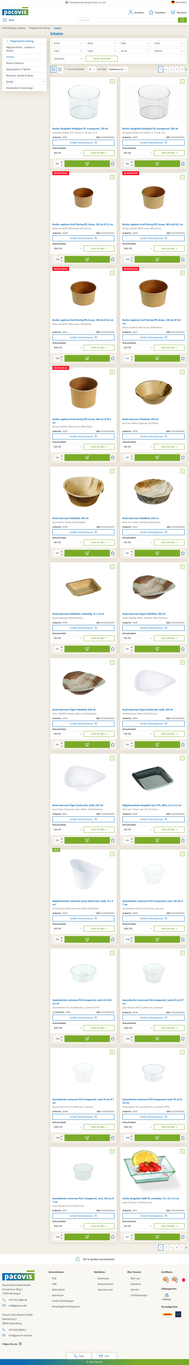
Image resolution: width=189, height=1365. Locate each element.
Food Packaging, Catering (13, 28)
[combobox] (128, 20)
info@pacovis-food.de (20, 1335)
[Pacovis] (17, 11)
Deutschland (181, 2)
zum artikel (98, 153)
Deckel (9, 81)
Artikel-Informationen (81, 142)
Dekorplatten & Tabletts (18, 69)
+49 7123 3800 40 (17, 1299)
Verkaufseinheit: (59, 148)
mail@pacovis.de (18, 1305)
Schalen (10, 56)
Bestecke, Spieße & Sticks (19, 75)
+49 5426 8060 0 (17, 1329)
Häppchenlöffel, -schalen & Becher (20, 49)
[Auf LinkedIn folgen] (20, 1343)
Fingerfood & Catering (40, 28)
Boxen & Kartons (15, 63)
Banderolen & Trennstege (19, 87)
